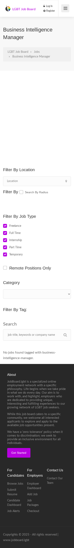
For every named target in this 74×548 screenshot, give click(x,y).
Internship (15, 240)
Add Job (32, 494)
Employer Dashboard (34, 486)
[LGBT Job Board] (8, 6)
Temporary (16, 254)
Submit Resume (12, 492)
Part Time (15, 247)
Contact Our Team (55, 480)
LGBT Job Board (24, 9)
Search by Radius (36, 192)
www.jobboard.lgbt (16, 540)
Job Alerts (13, 511)
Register (50, 11)
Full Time (15, 233)
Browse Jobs (15, 483)
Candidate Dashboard (14, 502)
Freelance (15, 226)
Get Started (18, 452)
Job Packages (33, 502)
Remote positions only (30, 268)
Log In (49, 6)
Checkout (33, 511)
